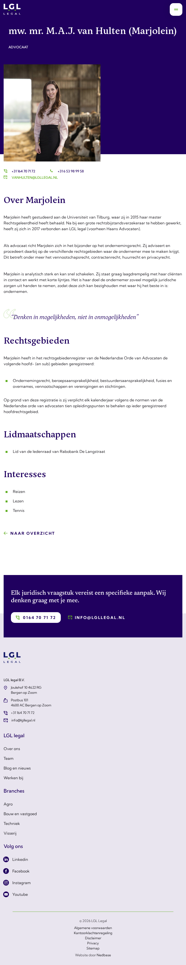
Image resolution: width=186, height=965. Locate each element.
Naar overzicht (32, 533)
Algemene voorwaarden (93, 928)
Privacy (93, 943)
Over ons (12, 748)
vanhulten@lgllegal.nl (35, 177)
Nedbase (104, 955)
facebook (21, 871)
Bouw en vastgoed (20, 813)
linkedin (20, 859)
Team (9, 758)
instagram (21, 882)
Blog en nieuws (17, 768)
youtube (20, 894)
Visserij (10, 833)
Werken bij (13, 777)
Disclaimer (93, 938)
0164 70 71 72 (39, 617)
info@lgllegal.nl (100, 617)
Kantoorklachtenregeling (93, 933)
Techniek (12, 823)
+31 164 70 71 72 (23, 171)
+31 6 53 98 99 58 (71, 171)
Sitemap (93, 948)
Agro (8, 804)
